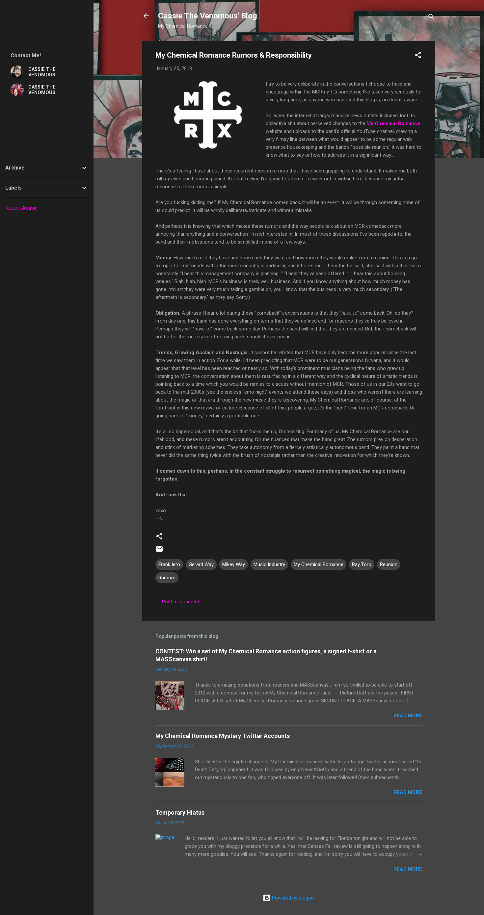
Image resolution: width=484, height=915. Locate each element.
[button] (418, 56)
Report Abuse (21, 208)
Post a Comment (180, 602)
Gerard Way (201, 564)
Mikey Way (233, 564)
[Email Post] (159, 551)
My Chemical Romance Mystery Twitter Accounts (222, 735)
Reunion (388, 564)
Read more (407, 716)
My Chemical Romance (318, 564)
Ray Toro (361, 564)
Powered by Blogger (293, 898)
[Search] (431, 18)
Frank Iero (169, 564)
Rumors (166, 578)
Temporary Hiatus (179, 812)
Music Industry (269, 564)
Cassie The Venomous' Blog (207, 15)
